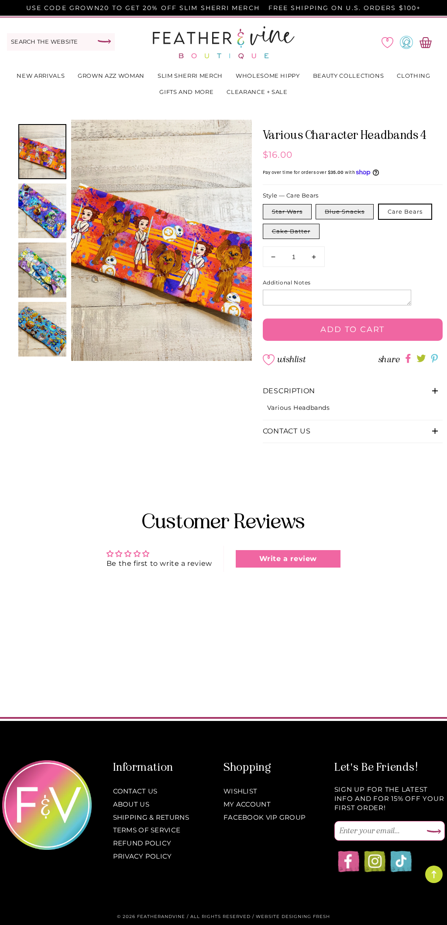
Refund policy (142, 843)
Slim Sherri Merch (190, 75)
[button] (353, 391)
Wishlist (291, 359)
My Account (247, 804)
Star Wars (287, 211)
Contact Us (135, 791)
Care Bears (405, 211)
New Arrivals (41, 75)
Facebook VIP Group (265, 817)
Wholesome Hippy (268, 75)
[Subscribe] (434, 831)
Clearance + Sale (257, 91)
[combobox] (61, 42)
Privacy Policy (142, 856)
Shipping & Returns (151, 817)
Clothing (413, 75)
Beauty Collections (348, 75)
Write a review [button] (288, 558)
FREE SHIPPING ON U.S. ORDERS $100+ (344, 8)
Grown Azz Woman (111, 75)
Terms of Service (147, 830)
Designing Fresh (306, 916)
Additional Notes (287, 282)
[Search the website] (104, 41)
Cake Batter (291, 231)
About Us (131, 804)
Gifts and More (186, 91)
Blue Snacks (344, 211)
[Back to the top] (434, 874)
